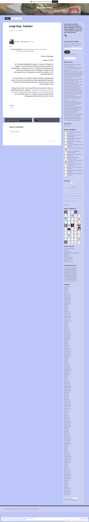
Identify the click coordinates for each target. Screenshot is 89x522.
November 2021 (67, 370)
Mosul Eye (66, 254)
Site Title (66, 250)
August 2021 (67, 374)
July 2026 (66, 288)
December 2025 (67, 298)
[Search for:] (70, 58)
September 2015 (67, 478)
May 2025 (66, 309)
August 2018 (67, 427)
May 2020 (66, 396)
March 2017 (66, 452)
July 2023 (66, 341)
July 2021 (66, 376)
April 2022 (66, 363)
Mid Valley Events (68, 257)
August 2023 (67, 339)
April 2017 (66, 450)
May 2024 (66, 326)
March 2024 (66, 329)
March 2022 (66, 364)
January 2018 (67, 437)
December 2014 (67, 491)
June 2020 (66, 395)
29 (70, 201)
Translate (74, 499)
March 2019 (66, 417)
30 (73, 201)
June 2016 (66, 465)
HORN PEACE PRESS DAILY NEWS (71, 253)
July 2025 (66, 306)
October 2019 (67, 407)
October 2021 (67, 371)
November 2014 (67, 493)
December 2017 (67, 439)
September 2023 (67, 338)
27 (64, 201)
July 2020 (66, 393)
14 (67, 196)
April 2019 (66, 415)
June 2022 (66, 360)
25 (78, 198)
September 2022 (67, 355)
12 (81, 193)
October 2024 (67, 319)
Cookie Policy (24, 519)
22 (70, 198)
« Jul (65, 205)
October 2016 (67, 459)
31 (75, 201)
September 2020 (67, 390)
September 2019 (67, 408)
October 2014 (67, 494)
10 (75, 193)
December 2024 (67, 316)
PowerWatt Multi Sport (69, 248)
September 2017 (67, 443)
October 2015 (67, 477)
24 (75, 198)
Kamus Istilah (67, 256)
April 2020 (66, 398)
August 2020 (67, 392)
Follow (67, 52)
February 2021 (67, 383)
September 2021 (67, 373)
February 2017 (67, 453)
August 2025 (67, 304)
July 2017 (66, 446)
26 (81, 198)
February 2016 (67, 471)
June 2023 (66, 342)
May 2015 (66, 484)
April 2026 (66, 292)
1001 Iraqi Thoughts (68, 259)
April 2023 (66, 345)
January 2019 (67, 420)
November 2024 (67, 317)
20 (64, 198)
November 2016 (67, 458)
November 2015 (67, 475)
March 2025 (66, 311)
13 (64, 196)
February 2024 (67, 330)
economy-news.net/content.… (70, 279)
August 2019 (67, 409)
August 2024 (67, 322)
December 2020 (67, 386)
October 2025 (67, 301)
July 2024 (66, 323)
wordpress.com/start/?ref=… (70, 272)
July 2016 (66, 464)
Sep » (68, 205)
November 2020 (67, 388)
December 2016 (67, 456)
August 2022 (67, 357)
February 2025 (67, 313)
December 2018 (67, 421)
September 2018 (67, 426)
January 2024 (67, 332)
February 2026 (67, 295)
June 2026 (66, 289)
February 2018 (67, 436)
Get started (55, 1)
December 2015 (67, 474)
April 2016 (66, 468)
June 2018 (66, 430)
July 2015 (66, 481)
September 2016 (67, 461)
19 (81, 196)
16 (73, 196)
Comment (50, 141)
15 (70, 196)
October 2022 (67, 354)
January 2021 (67, 385)
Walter (21, 30)
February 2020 (67, 401)
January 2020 (67, 402)
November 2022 (67, 352)
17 (75, 196)
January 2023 (67, 349)
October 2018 (67, 424)
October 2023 (67, 336)
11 (78, 193)
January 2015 (67, 490)
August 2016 (67, 462)
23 (73, 198)
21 (67, 198)
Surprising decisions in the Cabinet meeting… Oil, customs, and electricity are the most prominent (73, 119)
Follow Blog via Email (71, 41)
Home (7, 18)
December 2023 (67, 333)
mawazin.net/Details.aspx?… (70, 269)
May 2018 (66, 431)
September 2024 (67, 320)
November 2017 (67, 440)
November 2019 (67, 405)
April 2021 (66, 380)
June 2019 (66, 412)
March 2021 (66, 382)
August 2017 (67, 445)
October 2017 (67, 442)
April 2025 (66, 310)
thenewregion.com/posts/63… (71, 270)
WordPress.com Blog (68, 262)
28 (67, 201)
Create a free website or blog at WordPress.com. (12, 509)
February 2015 (67, 489)
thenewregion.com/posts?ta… (70, 273)
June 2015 (66, 483)
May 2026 (66, 291)
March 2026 (66, 294)
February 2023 (67, 348)
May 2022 (66, 361)
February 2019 (67, 418)
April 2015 (66, 486)
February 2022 (67, 366)
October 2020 (67, 389)
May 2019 (66, 414)
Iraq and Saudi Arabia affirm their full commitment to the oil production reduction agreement (18, 120)
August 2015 (67, 480)
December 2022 (67, 351)
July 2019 (66, 411)
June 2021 (66, 377)
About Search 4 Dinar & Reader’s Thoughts (44, 14)
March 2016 (66, 469)
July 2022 (66, 358)
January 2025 (67, 314)
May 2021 (66, 379)
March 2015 (66, 487)
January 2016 (67, 472)
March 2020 (66, 399)
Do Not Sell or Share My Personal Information (30, 509)
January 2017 (67, 455)
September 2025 (67, 303)
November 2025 (67, 300)
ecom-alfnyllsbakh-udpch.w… (70, 278)
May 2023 (66, 344)
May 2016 (66, 467)
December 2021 (67, 369)
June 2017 (66, 448)
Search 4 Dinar (44, 7)
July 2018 (66, 429)
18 (78, 196)
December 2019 (67, 404)
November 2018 (67, 423)
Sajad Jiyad (66, 260)
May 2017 (66, 449)
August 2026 (67, 287)
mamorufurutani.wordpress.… (70, 275)
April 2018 (66, 433)
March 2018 (66, 434)
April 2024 (66, 328)
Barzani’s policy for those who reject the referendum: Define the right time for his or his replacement (47, 120)
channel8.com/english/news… (70, 267)
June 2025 (66, 307)
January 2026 (67, 297)
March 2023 (66, 347)
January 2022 (67, 367)
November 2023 (67, 335)
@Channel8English (78, 148)
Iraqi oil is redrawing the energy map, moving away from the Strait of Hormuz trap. (72, 111)
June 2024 (66, 325)
